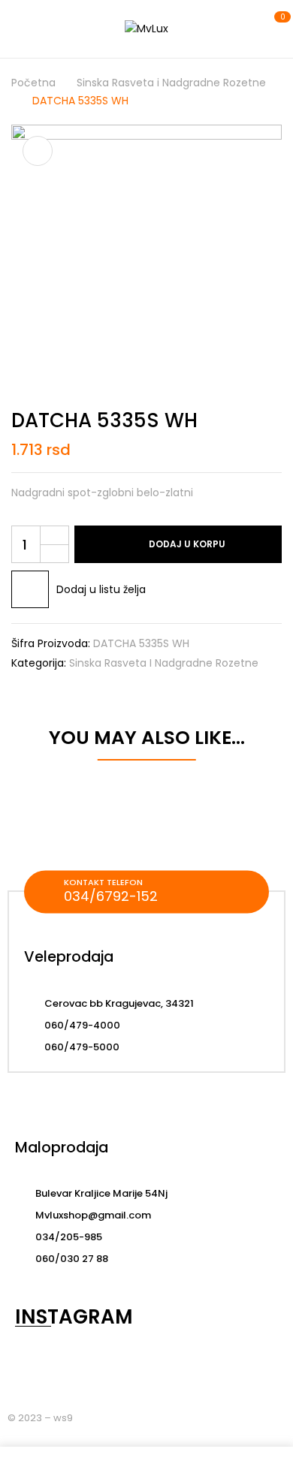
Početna (33, 82)
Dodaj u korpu (187, 544)
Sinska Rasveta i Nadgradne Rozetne (171, 82)
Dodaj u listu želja (101, 589)
